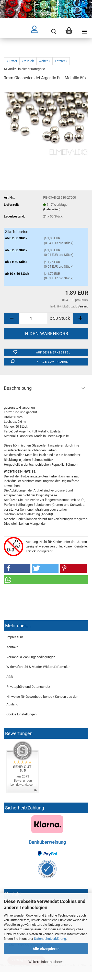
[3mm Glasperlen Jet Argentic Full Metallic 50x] (46, 123)
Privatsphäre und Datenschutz (28, 687)
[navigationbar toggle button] (84, 31)
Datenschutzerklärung (50, 939)
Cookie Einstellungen (21, 714)
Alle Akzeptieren (46, 949)
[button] (17, 568)
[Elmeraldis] (46, 9)
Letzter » (61, 61)
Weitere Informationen (46, 962)
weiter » (44, 61)
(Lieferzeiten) (51, 209)
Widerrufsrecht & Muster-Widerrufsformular (38, 667)
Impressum (14, 637)
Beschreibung (18, 388)
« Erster (11, 61)
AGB (9, 677)
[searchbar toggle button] (53, 31)
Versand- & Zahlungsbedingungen (30, 657)
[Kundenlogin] (38, 31)
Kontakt (12, 647)
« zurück (28, 61)
